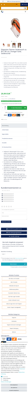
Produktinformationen (7, 138)
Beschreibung (5, 125)
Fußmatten (14, 321)
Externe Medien (7, 378)
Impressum (22, 368)
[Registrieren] (4, 4)
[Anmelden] (1, 4)
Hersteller (4, 142)
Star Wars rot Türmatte (14, 278)
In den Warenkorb (16, 108)
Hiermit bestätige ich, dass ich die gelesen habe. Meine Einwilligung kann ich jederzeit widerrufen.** (14, 259)
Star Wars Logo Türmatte (14, 296)
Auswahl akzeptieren (14, 390)
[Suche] (25, 8)
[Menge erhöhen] (5, 107)
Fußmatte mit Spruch (14, 285)
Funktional (5, 380)
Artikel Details (5, 130)
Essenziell (5, 376)
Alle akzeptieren (14, 385)
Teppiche (14, 317)
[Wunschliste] (19, 4)
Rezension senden (6, 221)
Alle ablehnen (14, 387)
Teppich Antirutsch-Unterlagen (14, 324)
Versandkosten (12, 98)
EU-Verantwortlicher (6, 147)
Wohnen (14, 332)
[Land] (16, 4)
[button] (3, 1)
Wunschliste (4, 119)
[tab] (14, 125)
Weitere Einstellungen (6, 382)
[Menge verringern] (5, 109)
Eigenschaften (5, 134)
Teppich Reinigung (14, 328)
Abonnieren (13, 264)
